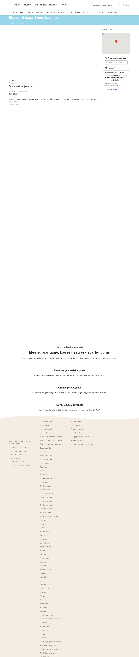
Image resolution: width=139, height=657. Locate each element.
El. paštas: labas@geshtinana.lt (21, 465)
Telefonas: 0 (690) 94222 (19, 461)
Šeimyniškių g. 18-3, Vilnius (19, 447)
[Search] (115, 5)
